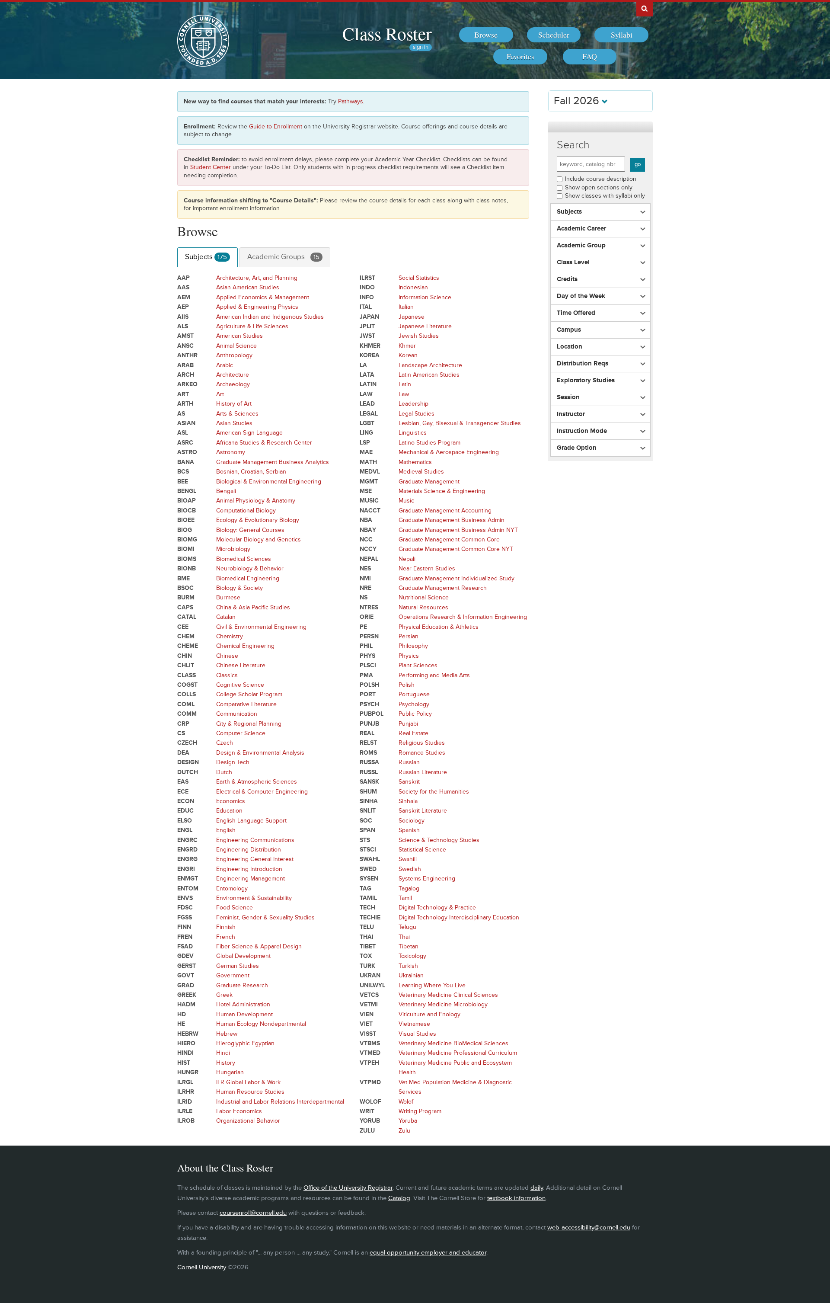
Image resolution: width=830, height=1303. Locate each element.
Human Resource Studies (250, 1091)
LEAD (367, 403)
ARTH (185, 403)
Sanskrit (409, 781)
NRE (365, 588)
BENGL (186, 491)
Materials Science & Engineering (442, 491)
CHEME (187, 646)
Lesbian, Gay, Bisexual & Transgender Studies (460, 423)
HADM (186, 1004)
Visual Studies (417, 1033)
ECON (185, 801)
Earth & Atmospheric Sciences (256, 781)
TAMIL (368, 898)
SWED (368, 869)
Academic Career (581, 229)
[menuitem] (486, 35)
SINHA (369, 801)
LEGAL (369, 413)
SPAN (367, 830)
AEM (183, 297)
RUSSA (369, 762)
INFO (367, 297)
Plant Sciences (418, 665)
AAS (183, 287)
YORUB (370, 1120)
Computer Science (240, 733)
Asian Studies (234, 423)
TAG (365, 888)
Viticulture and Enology (429, 1014)
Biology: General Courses (250, 530)
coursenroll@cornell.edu (253, 1213)
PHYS (367, 656)
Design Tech (232, 762)
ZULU (367, 1130)
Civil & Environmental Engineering (261, 627)
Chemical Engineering (245, 646)
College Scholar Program (249, 694)
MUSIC (369, 500)
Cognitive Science (240, 684)
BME (183, 578)
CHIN (184, 656)
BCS (183, 471)
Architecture (232, 374)
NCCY (368, 549)
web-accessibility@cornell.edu (588, 1227)
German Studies (237, 966)
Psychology (414, 704)
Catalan (226, 617)
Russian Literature (423, 772)
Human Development (244, 1014)
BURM (186, 597)
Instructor (571, 414)
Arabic (224, 365)
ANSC (185, 345)
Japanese (412, 316)
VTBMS (370, 1043)
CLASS (186, 675)
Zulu (404, 1130)
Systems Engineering (427, 878)
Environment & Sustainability (254, 898)
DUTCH (187, 772)
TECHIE (370, 917)
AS (181, 413)
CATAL (186, 617)
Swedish (410, 869)
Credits (567, 279)
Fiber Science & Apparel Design (259, 946)
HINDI (185, 1052)
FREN (184, 937)
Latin (405, 384)
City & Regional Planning (248, 723)
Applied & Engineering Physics (257, 307)
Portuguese (414, 694)
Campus (569, 330)
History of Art (234, 403)
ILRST (367, 278)
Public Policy (415, 713)
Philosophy (413, 646)
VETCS (369, 995)
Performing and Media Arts (434, 675)
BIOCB (186, 510)
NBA (366, 520)
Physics (409, 656)
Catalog (399, 1198)
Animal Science (236, 345)
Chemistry (229, 636)
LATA (367, 374)
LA (363, 365)
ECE (182, 791)
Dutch (224, 772)
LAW (366, 394)
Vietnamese (414, 1024)
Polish (407, 684)
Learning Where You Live (432, 985)
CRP (183, 723)
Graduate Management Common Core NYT (456, 549)
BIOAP (186, 500)
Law (404, 394)
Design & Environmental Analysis (260, 752)
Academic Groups (283, 257)
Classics (227, 675)
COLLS (186, 694)
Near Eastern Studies (427, 568)
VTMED (370, 1052)
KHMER (370, 345)
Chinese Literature (240, 665)
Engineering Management (250, 878)
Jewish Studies (419, 335)
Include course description (600, 178)
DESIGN (188, 762)
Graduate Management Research (443, 588)
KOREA (370, 355)
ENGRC (187, 840)
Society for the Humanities (434, 791)
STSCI (368, 849)
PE (363, 627)
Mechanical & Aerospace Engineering (449, 452)
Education (229, 810)
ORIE (367, 617)
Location (569, 347)
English (226, 830)
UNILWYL (372, 985)
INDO (367, 287)
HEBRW (187, 1033)
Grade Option (577, 448)
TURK (367, 966)
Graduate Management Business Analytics (272, 462)
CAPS (185, 607)
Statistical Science (422, 849)
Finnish (226, 927)
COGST (187, 684)
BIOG (184, 530)
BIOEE (186, 520)
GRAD (185, 985)
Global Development (243, 956)
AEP (183, 307)
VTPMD (370, 1082)
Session (568, 397)
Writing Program (420, 1111)
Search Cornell (644, 8)
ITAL (366, 307)
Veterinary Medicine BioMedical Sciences (453, 1043)
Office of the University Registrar (348, 1188)
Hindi (223, 1052)
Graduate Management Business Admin (451, 520)
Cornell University (201, 1267)
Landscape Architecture (430, 365)
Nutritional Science (424, 597)
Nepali (407, 559)
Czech (224, 742)
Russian (409, 762)
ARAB (185, 365)
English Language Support (251, 820)
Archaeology (233, 384)
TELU (367, 927)
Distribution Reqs (582, 364)
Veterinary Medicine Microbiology (443, 1004)
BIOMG (187, 539)
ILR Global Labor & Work (248, 1082)
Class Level (573, 262)
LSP (365, 442)
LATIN (368, 384)
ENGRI (186, 869)
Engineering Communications (255, 840)
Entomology (232, 888)
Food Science (234, 907)
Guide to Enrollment (275, 126)
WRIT (367, 1111)
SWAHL (370, 859)
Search (573, 145)
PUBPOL (371, 713)
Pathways (350, 101)
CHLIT (185, 665)
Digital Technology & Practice (437, 907)
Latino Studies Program (429, 442)
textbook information (516, 1198)
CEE (182, 627)
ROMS (368, 752)
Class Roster (387, 33)
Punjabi (408, 723)
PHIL (366, 646)
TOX (366, 956)
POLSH (369, 684)
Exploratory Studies (586, 380)
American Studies (239, 335)
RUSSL (369, 772)
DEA (183, 752)
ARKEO (187, 384)
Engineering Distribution (248, 849)
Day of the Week (581, 296)
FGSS (184, 917)
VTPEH (369, 1062)
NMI (365, 578)
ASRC (185, 442)
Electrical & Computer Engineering (262, 791)
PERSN (369, 636)
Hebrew (226, 1033)
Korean (408, 355)
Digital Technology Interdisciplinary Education (459, 917)
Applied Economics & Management (262, 297)
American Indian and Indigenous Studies (270, 316)
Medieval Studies (421, 471)
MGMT (369, 481)
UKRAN (370, 975)
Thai (404, 937)
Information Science (425, 297)
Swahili (408, 859)
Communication (236, 713)
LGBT (367, 423)
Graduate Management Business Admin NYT (458, 530)
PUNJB (369, 723)
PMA (366, 675)
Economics (230, 801)
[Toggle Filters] (600, 127)
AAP (183, 278)
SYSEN (369, 878)
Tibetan (408, 946)
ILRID (184, 1101)
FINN (184, 927)
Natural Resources (423, 607)
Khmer (407, 345)
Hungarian (230, 1072)
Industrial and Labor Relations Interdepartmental (280, 1101)
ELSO (184, 820)
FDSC (185, 907)
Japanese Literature (425, 326)
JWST (367, 335)
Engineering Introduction (249, 869)
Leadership (413, 403)
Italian (406, 307)
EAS (182, 781)
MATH (368, 462)
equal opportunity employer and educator (428, 1253)
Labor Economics (239, 1111)
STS (365, 840)
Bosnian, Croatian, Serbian (251, 471)
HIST (183, 1062)
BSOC (185, 588)
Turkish (408, 966)
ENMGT (187, 878)
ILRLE (184, 1111)
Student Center (210, 167)
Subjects (206, 257)
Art (220, 394)
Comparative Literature (246, 704)
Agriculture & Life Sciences (252, 326)
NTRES (369, 607)
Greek (224, 995)
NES (365, 568)
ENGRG (187, 859)
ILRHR (185, 1091)
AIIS (182, 316)
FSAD (185, 946)
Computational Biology (246, 510)
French (225, 937)
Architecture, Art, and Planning (256, 278)
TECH (367, 907)
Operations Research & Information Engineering (463, 617)
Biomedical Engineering (247, 578)
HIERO (186, 1043)
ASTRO (187, 452)
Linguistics (413, 432)
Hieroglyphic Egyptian (245, 1043)
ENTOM (187, 888)
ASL (182, 432)
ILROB (186, 1120)
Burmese (228, 597)
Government (232, 975)
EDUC (185, 810)
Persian (408, 636)
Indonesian (413, 287)
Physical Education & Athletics (439, 627)
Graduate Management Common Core (449, 539)
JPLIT (367, 326)
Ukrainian (411, 975)
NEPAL (369, 559)
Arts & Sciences (237, 413)
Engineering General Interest (255, 859)
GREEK (186, 995)
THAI (367, 937)
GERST (186, 966)
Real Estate (413, 733)
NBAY (368, 530)
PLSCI (368, 665)
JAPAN (369, 316)
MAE (366, 452)
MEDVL (370, 471)
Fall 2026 (578, 101)
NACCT (370, 510)
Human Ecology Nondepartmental (261, 1024)
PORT (368, 694)
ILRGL (185, 1082)
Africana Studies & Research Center (264, 442)
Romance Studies (422, 752)
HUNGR (187, 1072)
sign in (420, 47)
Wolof (406, 1101)
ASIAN (186, 423)
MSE (366, 491)
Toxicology (412, 956)
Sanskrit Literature (423, 810)
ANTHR (187, 355)
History (225, 1062)
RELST (368, 742)
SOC (366, 820)
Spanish (409, 830)
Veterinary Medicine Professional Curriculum (458, 1052)
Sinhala (408, 801)
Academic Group (581, 246)
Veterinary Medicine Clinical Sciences (448, 995)
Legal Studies (416, 413)
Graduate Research (242, 985)
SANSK (369, 781)
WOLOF (370, 1101)
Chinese (227, 656)
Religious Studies (422, 742)
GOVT (185, 975)
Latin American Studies (429, 374)
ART (183, 394)
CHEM (186, 636)
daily (536, 1188)
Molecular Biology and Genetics (258, 539)
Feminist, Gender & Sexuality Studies (265, 917)
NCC (366, 539)
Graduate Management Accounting (445, 510)
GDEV (185, 956)
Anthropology (234, 355)
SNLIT (368, 810)
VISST (368, 1033)
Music (406, 500)
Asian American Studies (247, 287)
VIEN (367, 1014)
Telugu (407, 927)
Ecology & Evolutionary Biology (257, 520)
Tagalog (409, 888)
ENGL (184, 830)
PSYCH (369, 704)
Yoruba (408, 1120)
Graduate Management (429, 481)
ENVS (185, 898)
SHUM (368, 791)
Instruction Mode (582, 431)
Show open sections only (598, 187)
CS (181, 733)
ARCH (185, 374)
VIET (366, 1024)
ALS (182, 326)
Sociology (412, 820)
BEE (182, 481)
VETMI (369, 1004)
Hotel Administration (243, 1004)
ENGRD (187, 849)
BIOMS (186, 559)
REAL (367, 733)
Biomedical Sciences (243, 559)
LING (366, 432)
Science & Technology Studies (439, 840)
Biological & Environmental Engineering (268, 481)
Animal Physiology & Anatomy (255, 500)
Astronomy (230, 452)
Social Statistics (419, 278)
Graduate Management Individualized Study (456, 578)
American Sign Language (249, 432)
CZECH (187, 742)
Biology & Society (239, 588)
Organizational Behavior (248, 1120)
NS (363, 597)
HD (181, 1014)
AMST (185, 335)
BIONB (186, 568)
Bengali (226, 491)
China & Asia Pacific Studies (253, 607)
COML (186, 704)
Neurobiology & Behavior (250, 568)
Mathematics (415, 462)
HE (181, 1024)
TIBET (368, 946)
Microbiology (233, 549)
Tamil (405, 898)
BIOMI (186, 549)
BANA (185, 462)
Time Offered (576, 313)
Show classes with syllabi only (605, 195)
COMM (187, 713)
